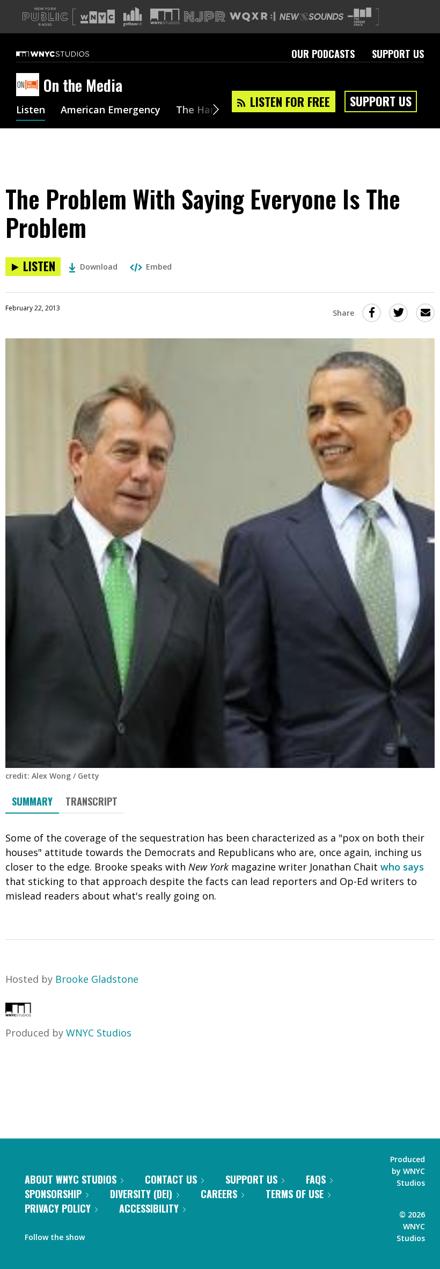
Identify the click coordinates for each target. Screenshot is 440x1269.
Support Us (398, 54)
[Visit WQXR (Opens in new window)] (252, 17)
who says (402, 866)
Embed (159, 267)
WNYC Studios (98, 1032)
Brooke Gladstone (96, 979)
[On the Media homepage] (29, 85)
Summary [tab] (32, 801)
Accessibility (149, 1208)
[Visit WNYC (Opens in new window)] (97, 17)
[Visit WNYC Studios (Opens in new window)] (165, 16)
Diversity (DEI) (141, 1194)
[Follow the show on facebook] (100, 1234)
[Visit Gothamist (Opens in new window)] (132, 16)
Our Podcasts (323, 54)
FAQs (316, 1179)
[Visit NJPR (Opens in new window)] (204, 17)
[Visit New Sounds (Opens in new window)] (311, 16)
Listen (30, 110)
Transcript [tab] (91, 801)
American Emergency (110, 110)
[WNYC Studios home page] (66, 54)
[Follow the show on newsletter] (141, 1234)
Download (99, 267)
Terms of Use (295, 1194)
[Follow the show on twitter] (121, 1234)
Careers (219, 1194)
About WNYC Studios (70, 1179)
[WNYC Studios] (18, 1012)
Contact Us (171, 1179)
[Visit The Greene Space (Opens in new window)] (359, 17)
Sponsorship (53, 1194)
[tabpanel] (220, 867)
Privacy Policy (58, 1208)
